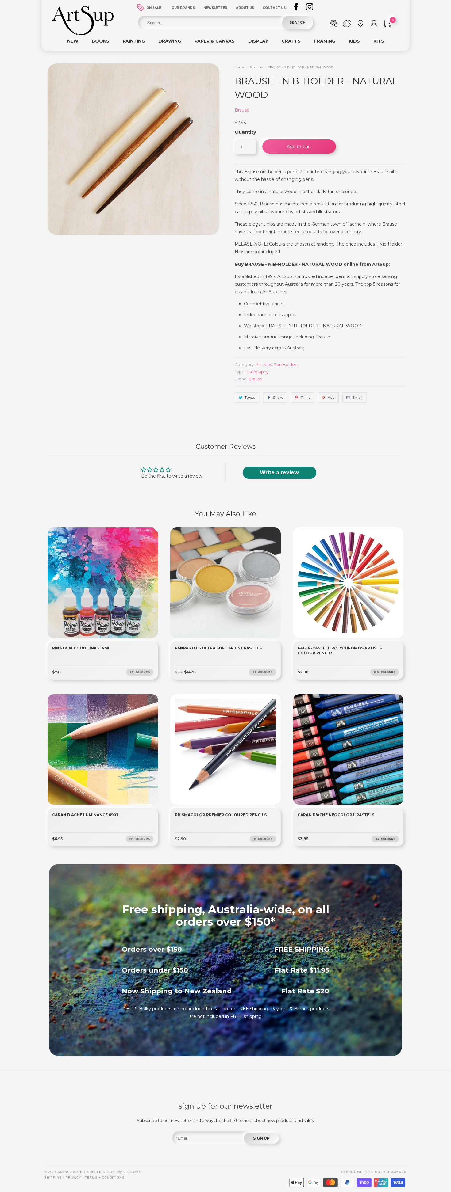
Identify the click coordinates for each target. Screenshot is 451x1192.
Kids (354, 41)
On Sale (153, 8)
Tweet (250, 397)
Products (256, 67)
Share (278, 397)
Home (239, 67)
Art (258, 364)
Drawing (169, 41)
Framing (324, 41)
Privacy (73, 1177)
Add (331, 397)
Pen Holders (286, 364)
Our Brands (183, 8)
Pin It (305, 397)
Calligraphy (257, 371)
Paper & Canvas (215, 41)
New (72, 41)
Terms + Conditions (104, 1177)
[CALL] (347, 25)
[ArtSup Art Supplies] (83, 33)
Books (100, 41)
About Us (245, 8)
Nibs (267, 364)
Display (258, 41)
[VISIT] (360, 25)
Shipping (53, 1177)
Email (357, 397)
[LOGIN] (374, 25)
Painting (134, 41)
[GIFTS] (333, 25)
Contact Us (274, 8)
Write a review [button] (279, 472)
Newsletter (215, 8)
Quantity (245, 132)
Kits (378, 41)
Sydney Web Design (360, 1172)
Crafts (291, 41)
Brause (242, 110)
